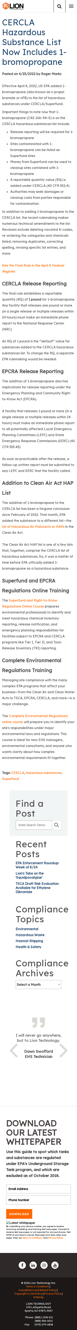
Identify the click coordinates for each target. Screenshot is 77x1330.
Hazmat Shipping (29, 941)
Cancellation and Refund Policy (37, 1290)
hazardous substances (43, 773)
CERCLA (17, 773)
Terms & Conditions (33, 1237)
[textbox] (38, 984)
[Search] (59, 6)
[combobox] (38, 984)
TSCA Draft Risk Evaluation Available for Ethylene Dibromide (37, 888)
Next (63, 1049)
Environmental (27, 929)
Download (19, 1214)
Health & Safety (28, 947)
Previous (13, 1049)
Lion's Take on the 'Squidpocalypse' (30, 875)
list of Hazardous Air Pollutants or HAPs (33, 527)
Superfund (10, 779)
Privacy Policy (55, 1237)
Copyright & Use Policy (28, 1293)
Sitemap (38, 1297)
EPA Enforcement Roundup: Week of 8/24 (37, 865)
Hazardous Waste (30, 935)
